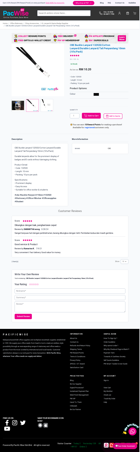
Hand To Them (76, 402)
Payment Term (109, 353)
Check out (107, 395)
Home (5, 23)
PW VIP (72, 399)
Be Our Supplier (75, 384)
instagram (15, 423)
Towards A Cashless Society (114, 357)
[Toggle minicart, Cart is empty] (134, 13)
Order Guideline (109, 342)
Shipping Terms (76, 349)
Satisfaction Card (76, 368)
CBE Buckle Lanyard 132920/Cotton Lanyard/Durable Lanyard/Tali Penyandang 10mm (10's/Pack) (42, 26)
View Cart (107, 388)
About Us (73, 338)
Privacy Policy (75, 360)
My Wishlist (108, 391)
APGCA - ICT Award (77, 364)
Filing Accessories (32, 23)
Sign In (106, 380)
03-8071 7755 (108, 14)
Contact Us (119, 3)
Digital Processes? (77, 388)
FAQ (109, 3)
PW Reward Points (77, 353)
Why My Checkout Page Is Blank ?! (116, 349)
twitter (23, 423)
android (40, 425)
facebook (7, 423)
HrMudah (73, 406)
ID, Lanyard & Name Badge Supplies (55, 23)
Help (105, 402)
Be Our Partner (75, 409)
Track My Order (109, 399)
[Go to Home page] (16, 13)
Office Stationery (16, 23)
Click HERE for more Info (55, 3)
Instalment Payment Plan (79, 391)
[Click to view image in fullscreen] (38, 69)
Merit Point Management (79, 395)
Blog (102, 3)
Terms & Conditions (77, 357)
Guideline (132, 3)
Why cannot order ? (111, 346)
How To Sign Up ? (110, 338)
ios (45, 425)
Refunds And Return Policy (80, 346)
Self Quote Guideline (111, 360)
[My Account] (119, 13)
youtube (7, 428)
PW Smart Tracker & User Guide (115, 364)
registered (89, 127)
